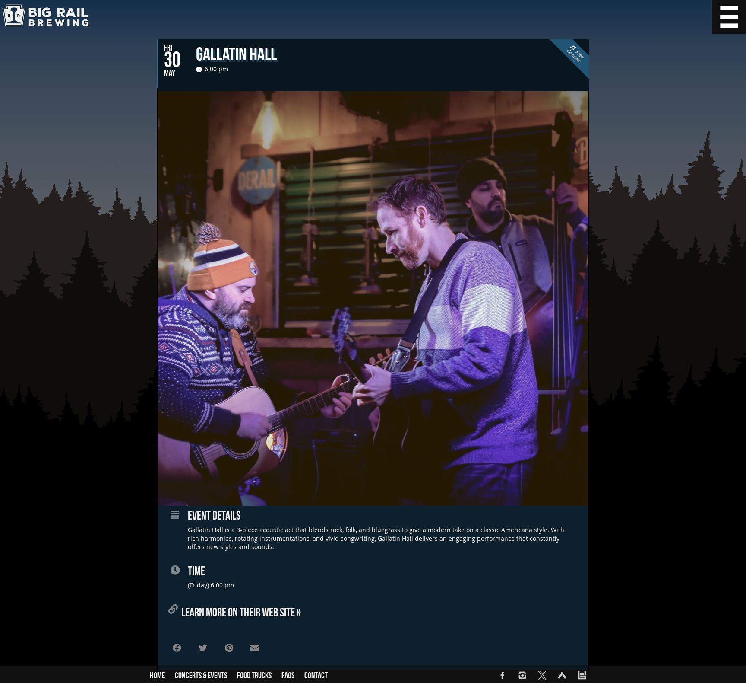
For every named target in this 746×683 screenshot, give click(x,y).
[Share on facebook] (177, 648)
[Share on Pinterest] (229, 648)
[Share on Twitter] (203, 648)
